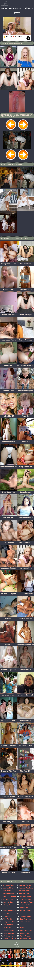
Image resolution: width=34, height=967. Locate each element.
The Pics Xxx (8, 924)
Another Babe (8, 902)
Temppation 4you (26, 939)
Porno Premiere (25, 936)
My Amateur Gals (26, 930)
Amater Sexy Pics (9, 893)
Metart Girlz (24, 908)
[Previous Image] (11, 130)
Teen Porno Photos (10, 896)
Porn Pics (6, 913)
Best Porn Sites (25, 919)
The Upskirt (7, 919)
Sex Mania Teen (8, 885)
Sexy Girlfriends (25, 899)
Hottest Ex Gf (24, 905)
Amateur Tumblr (26, 916)
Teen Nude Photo (9, 939)
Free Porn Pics (8, 930)
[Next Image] (23, 130)
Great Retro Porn (9, 910)
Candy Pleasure (9, 905)
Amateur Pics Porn (26, 888)
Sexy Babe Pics (9, 922)
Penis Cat (6, 916)
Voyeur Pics (24, 933)
